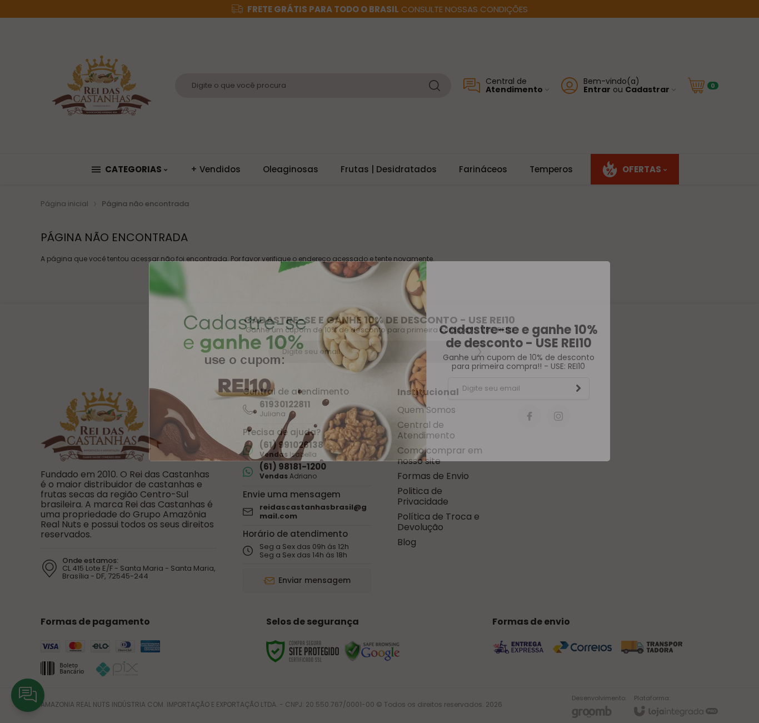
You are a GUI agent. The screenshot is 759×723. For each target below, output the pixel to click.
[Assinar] (578, 388)
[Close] (604, 264)
